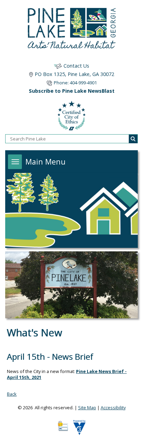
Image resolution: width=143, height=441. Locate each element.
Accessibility (113, 407)
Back (12, 394)
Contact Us (76, 65)
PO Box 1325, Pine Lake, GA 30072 (74, 74)
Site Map (87, 407)
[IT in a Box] (78, 430)
